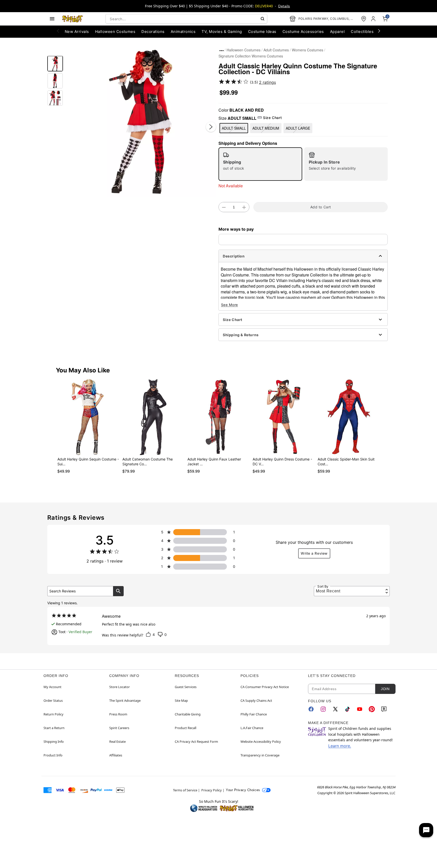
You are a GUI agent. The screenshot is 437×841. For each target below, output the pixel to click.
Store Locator (119, 687)
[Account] (373, 18)
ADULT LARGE (298, 128)
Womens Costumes (307, 50)
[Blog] (384, 709)
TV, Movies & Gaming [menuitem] (222, 31)
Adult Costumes (276, 50)
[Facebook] (311, 709)
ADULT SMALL (234, 128)
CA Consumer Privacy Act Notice (265, 687)
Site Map (181, 700)
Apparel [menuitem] (337, 31)
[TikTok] (347, 709)
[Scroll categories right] (379, 31)
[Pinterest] (372, 709)
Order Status (53, 700)
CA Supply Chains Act (256, 700)
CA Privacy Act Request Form (196, 741)
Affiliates (115, 755)
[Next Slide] (211, 127)
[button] (140, 121)
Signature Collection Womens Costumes (251, 56)
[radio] (260, 164)
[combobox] (186, 18)
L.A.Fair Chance (252, 728)
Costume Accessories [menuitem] (303, 31)
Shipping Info (53, 741)
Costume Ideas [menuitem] (262, 31)
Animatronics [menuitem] (183, 31)
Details (284, 6)
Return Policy (53, 714)
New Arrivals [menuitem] (77, 31)
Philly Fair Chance (254, 714)
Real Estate (117, 741)
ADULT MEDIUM (265, 128)
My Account (52, 687)
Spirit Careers (119, 728)
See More (229, 305)
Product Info (52, 755)
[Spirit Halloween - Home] (72, 18)
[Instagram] (323, 709)
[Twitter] (335, 709)
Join (385, 689)
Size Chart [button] (272, 117)
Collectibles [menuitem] (362, 31)
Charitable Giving (188, 714)
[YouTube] (360, 709)
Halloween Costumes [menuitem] (115, 31)
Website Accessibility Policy (261, 741)
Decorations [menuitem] (152, 31)
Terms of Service (185, 790)
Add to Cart (320, 207)
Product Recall (185, 728)
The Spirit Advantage (125, 700)
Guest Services (185, 687)
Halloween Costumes (243, 50)
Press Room (118, 714)
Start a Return (53, 728)
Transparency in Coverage (260, 755)
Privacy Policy (211, 790)
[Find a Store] (363, 18)
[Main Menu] (52, 18)
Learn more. (339, 745)
